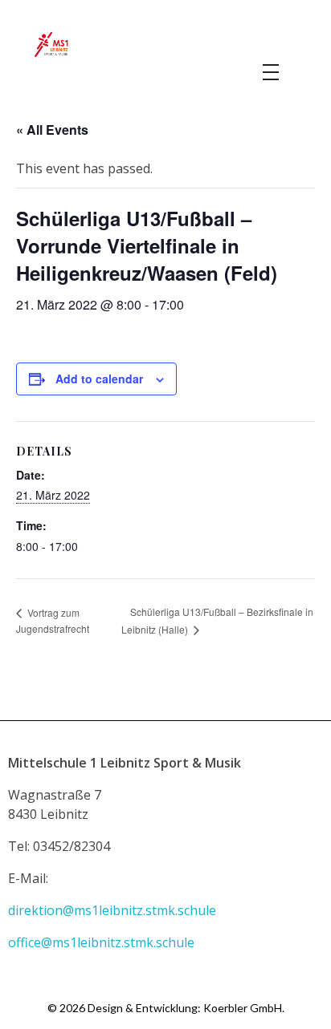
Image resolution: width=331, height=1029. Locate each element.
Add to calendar (99, 379)
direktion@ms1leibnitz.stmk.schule (113, 910)
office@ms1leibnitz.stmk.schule (103, 942)
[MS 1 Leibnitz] (165, 44)
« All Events (52, 129)
